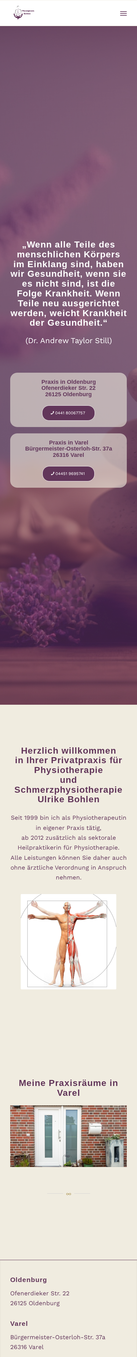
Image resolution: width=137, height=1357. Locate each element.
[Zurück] (24, 1133)
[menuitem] (123, 13)
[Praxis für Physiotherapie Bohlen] (56, 13)
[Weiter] (112, 1133)
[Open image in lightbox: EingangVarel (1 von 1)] (120, 1164)
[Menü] (123, 13)
